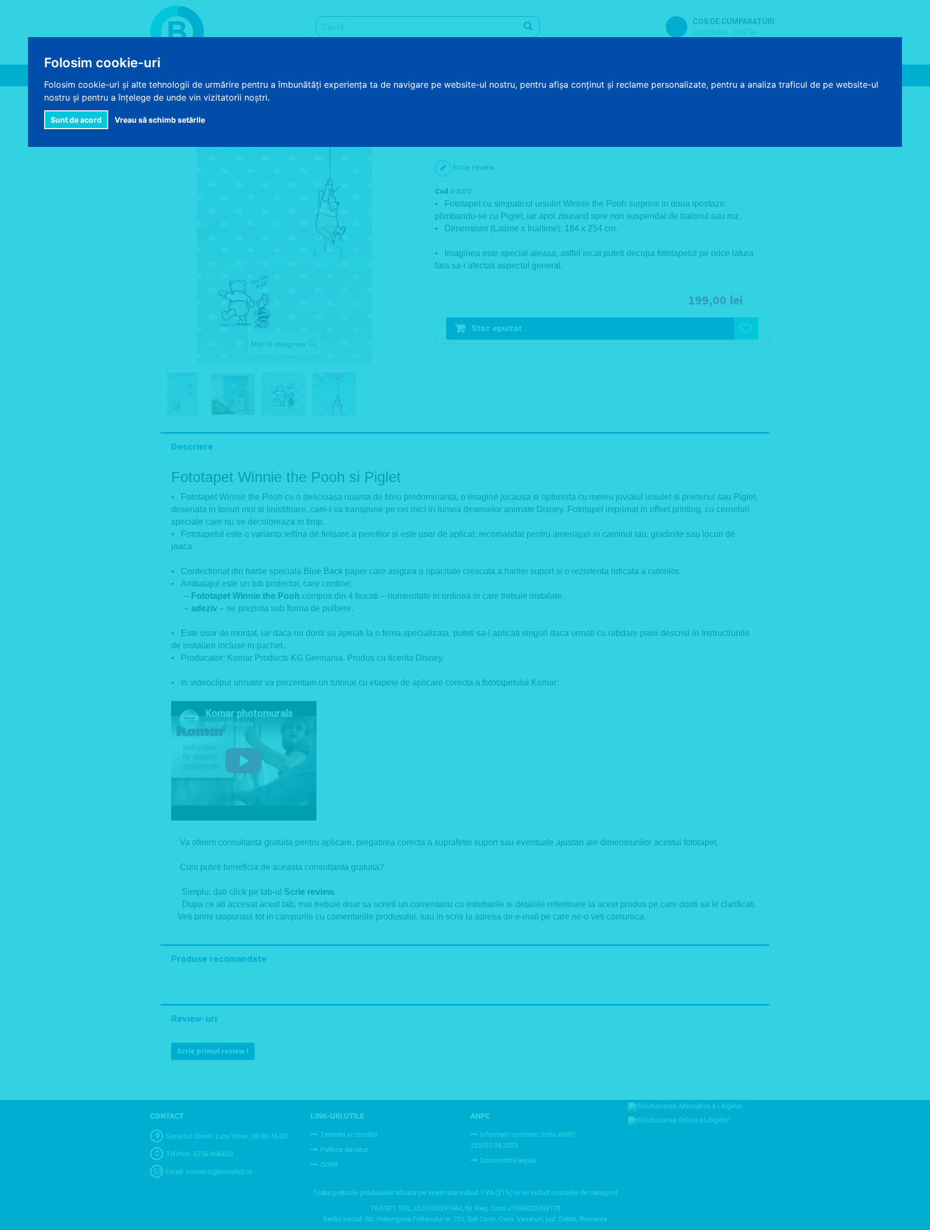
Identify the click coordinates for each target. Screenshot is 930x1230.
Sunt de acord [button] (76, 119)
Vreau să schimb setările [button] (160, 119)
